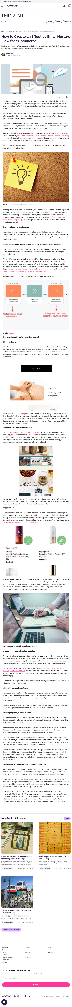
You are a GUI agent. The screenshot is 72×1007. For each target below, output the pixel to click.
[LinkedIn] (29, 996)
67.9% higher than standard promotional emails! (21, 522)
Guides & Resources (12, 31)
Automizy (11, 333)
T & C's (57, 996)
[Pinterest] (25, 996)
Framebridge (19, 414)
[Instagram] (15, 996)
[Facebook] (18, 996)
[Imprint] (12, 15)
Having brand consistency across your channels (20, 432)
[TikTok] (22, 996)
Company (5, 947)
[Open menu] (2, 5)
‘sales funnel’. (21, 212)
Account (27, 947)
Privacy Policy (40, 974)
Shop (49, 947)
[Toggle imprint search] (3, 21)
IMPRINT (3, 31)
